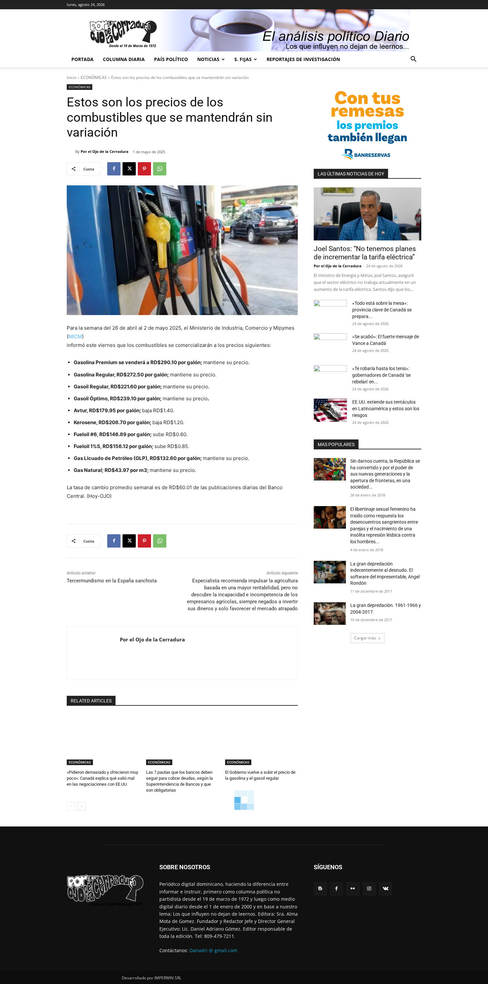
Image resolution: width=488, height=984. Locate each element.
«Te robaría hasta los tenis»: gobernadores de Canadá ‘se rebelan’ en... (381, 375)
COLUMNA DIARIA (124, 59)
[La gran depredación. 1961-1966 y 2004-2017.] (330, 613)
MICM (75, 336)
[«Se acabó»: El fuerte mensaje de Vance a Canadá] (330, 345)
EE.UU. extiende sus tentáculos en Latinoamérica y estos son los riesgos (385, 408)
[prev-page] (71, 806)
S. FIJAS (243, 59)
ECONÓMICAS (94, 77)
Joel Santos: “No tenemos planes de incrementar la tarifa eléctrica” (365, 253)
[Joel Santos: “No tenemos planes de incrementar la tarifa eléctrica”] (367, 213)
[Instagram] (369, 888)
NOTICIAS (208, 59)
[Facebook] (114, 168)
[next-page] (81, 806)
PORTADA (82, 59)
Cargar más (365, 638)
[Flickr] (352, 888)
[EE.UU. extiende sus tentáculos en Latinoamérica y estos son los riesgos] (330, 410)
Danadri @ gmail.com (213, 950)
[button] (413, 60)
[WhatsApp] (159, 168)
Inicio (71, 77)
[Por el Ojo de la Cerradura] (71, 151)
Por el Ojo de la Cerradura (104, 151)
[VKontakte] (385, 888)
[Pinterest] (144, 168)
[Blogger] (320, 888)
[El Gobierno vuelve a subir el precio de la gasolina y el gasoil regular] (261, 739)
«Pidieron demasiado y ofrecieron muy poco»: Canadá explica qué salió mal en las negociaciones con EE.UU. (102, 778)
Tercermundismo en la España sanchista (112, 581)
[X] (129, 168)
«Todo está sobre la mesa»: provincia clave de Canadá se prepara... (382, 309)
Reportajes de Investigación (303, 59)
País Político (171, 59)
